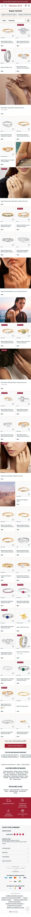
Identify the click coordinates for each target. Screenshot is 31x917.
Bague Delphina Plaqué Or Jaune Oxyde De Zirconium (7, 342)
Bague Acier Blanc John (6, 67)
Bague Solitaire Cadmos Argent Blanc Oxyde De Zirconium (22, 410)
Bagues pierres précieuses (18, 776)
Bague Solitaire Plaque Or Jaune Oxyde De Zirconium (7, 410)
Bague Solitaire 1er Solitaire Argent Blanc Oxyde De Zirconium (7, 679)
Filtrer (4, 20)
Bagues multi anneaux (14, 777)
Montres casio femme (15, 789)
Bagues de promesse (8, 771)
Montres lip (6, 789)
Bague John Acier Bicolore (23, 651)
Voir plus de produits (15, 745)
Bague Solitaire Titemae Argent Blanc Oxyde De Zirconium (6, 653)
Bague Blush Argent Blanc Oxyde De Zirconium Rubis (23, 602)
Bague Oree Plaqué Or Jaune (6, 576)
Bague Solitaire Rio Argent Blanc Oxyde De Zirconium (23, 42)
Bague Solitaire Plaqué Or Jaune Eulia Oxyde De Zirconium (23, 733)
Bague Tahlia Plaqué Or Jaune (22, 500)
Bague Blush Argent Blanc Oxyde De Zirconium (7, 602)
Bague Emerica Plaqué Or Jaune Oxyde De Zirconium (7, 551)
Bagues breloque (20, 772)
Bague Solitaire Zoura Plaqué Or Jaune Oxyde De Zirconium (23, 67)
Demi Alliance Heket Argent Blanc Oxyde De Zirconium (14, 382)
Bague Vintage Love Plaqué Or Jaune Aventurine (23, 342)
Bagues (18, 764)
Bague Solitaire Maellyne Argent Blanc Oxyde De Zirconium (23, 251)
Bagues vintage (13, 774)
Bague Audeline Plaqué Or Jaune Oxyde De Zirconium (23, 526)
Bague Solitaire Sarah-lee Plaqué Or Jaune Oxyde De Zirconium (23, 576)
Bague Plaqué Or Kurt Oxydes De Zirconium (6, 705)
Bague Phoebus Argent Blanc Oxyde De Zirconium (7, 251)
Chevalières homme (13, 791)
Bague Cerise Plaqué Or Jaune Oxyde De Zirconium (7, 526)
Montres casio (22, 791)
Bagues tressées (17, 779)
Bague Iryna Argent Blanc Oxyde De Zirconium (7, 733)
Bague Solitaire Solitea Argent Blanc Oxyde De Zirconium (6, 135)
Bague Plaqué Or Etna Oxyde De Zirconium (6, 226)
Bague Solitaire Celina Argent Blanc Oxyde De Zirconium (14, 201)
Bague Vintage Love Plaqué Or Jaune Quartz (7, 160)
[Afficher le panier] (29, 5)
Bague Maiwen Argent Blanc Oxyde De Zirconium (12, 107)
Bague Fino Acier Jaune (22, 706)
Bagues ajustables (22, 774)
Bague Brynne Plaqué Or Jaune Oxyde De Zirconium (23, 135)
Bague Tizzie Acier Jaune (23, 627)
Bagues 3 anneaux (11, 772)
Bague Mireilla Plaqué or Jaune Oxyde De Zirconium (7, 42)
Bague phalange (6, 776)
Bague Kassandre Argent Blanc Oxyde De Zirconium (23, 551)
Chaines (15, 792)
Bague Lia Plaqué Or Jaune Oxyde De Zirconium (23, 226)
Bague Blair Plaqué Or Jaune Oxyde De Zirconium (23, 435)
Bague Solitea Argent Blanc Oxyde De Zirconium (7, 627)
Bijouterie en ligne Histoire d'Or (8, 764)
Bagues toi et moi (18, 771)
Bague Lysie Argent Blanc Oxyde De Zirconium (12, 476)
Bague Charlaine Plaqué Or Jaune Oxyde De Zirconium (14, 291)
